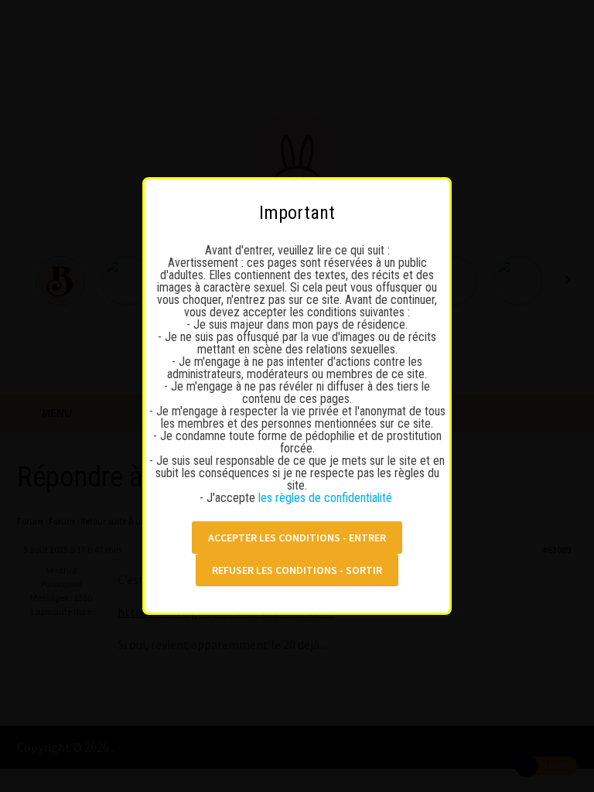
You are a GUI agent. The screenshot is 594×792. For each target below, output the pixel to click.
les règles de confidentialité (326, 497)
